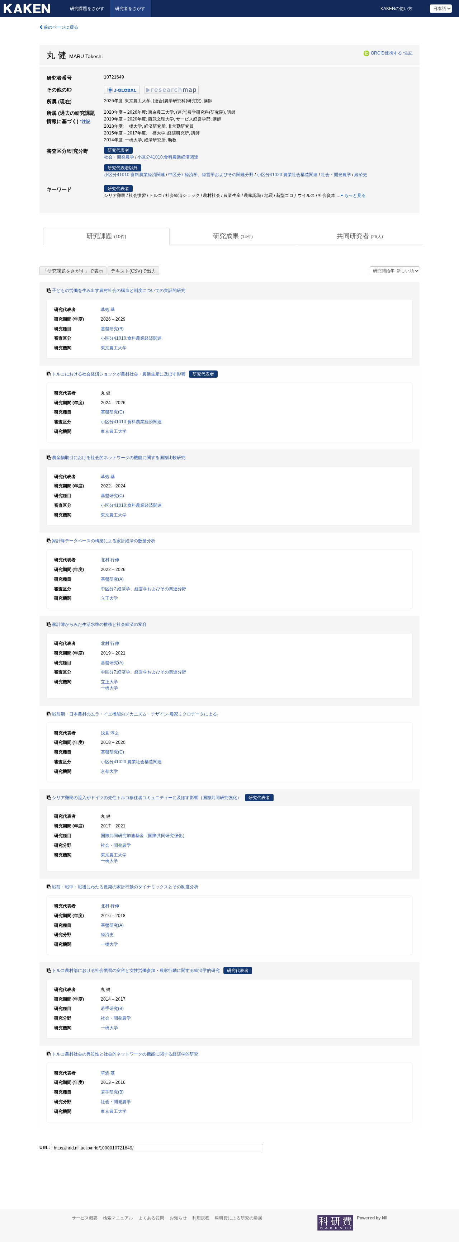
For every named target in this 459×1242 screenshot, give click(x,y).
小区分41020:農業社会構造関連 (287, 174)
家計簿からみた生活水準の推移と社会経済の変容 (99, 624)
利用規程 (200, 1217)
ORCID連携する (386, 53)
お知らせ (178, 1217)
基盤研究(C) (112, 412)
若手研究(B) (112, 1008)
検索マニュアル (118, 1217)
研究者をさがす (130, 8)
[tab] (106, 236)
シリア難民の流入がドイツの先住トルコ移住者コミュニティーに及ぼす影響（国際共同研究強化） (146, 797)
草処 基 (108, 309)
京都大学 (109, 771)
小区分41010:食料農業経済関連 (167, 157)
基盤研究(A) (112, 579)
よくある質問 (151, 1217)
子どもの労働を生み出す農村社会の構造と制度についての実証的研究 (118, 290)
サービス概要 (85, 1217)
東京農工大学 (114, 347)
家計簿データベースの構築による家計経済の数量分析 (103, 540)
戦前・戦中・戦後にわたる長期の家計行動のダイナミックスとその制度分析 (125, 886)
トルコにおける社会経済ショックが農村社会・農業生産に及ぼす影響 (118, 374)
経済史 (360, 174)
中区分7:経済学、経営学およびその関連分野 (211, 174)
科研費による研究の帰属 (238, 1217)
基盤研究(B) (112, 328)
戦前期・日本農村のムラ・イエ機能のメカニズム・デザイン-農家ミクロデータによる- (135, 714)
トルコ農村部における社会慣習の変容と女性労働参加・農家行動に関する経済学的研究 (136, 970)
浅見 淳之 (110, 733)
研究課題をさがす (87, 8)
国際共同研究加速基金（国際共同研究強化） (144, 835)
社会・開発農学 (119, 157)
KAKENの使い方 (396, 8)
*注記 (407, 53)
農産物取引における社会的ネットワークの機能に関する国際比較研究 (118, 457)
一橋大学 (109, 687)
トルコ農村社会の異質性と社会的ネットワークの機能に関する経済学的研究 (125, 1054)
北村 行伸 (110, 559)
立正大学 (109, 598)
